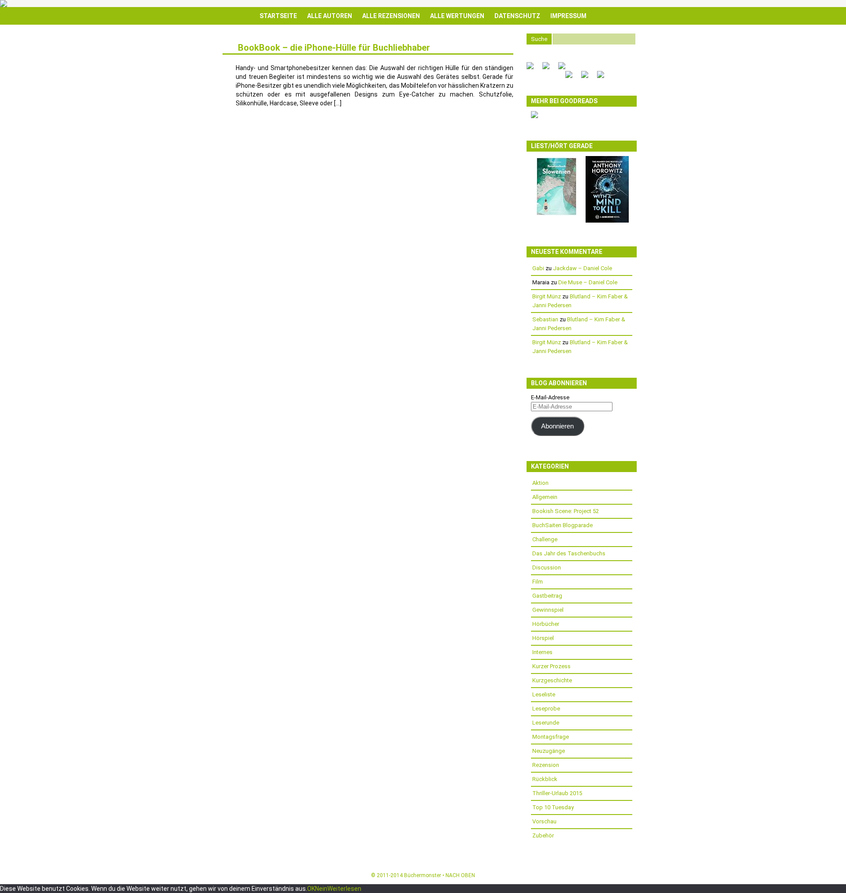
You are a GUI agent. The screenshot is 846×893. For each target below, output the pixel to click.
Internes (542, 652)
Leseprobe (546, 708)
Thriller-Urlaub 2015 (557, 793)
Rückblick (544, 779)
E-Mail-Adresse (550, 397)
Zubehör (543, 835)
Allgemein (544, 497)
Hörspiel (543, 638)
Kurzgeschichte (552, 680)
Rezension (545, 765)
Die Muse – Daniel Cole (587, 282)
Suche (539, 39)
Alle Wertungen (457, 15)
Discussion (546, 567)
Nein (321, 888)
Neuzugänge (548, 751)
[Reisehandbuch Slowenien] (556, 215)
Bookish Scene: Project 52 (565, 511)
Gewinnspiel (548, 609)
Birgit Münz (546, 296)
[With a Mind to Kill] (607, 220)
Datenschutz (517, 15)
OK (311, 888)
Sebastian (545, 319)
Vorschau (544, 821)
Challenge (544, 539)
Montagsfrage (550, 736)
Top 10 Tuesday (553, 807)
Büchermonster (422, 875)
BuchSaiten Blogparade (562, 525)
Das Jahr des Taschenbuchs (568, 553)
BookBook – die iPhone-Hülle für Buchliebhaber (334, 47)
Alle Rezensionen (391, 15)
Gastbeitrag (547, 595)
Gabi (538, 268)
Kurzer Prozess (551, 666)
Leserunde (545, 722)
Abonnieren (557, 426)
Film (537, 581)
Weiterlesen (344, 888)
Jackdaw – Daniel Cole (582, 268)
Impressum (568, 15)
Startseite (278, 15)
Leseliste (543, 694)
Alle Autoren (329, 15)
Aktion (540, 483)
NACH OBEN (460, 875)
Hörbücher (545, 624)
